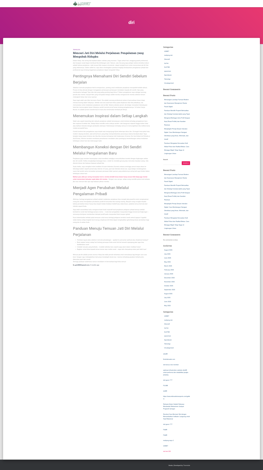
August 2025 (168, 293)
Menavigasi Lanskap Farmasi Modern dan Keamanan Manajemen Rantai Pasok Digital (176, 103)
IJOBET (166, 51)
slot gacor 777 (167, 380)
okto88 (165, 354)
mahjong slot (168, 55)
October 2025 (168, 286)
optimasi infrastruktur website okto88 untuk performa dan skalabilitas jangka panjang (175, 372)
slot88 (165, 391)
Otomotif (167, 59)
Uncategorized (169, 83)
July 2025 (167, 297)
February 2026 (169, 270)
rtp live (166, 63)
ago (94, 265)
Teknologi (76, 49)
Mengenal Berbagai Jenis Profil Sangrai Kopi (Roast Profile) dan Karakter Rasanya (177, 121)
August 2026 (168, 250)
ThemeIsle (186, 465)
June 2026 (167, 258)
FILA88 (165, 385)
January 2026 (168, 274)
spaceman (167, 71)
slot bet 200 (167, 451)
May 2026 (167, 262)
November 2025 (169, 282)
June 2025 (167, 301)
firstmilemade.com (169, 359)
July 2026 (167, 254)
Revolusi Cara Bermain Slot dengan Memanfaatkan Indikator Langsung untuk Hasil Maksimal (176, 416)
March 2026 (168, 266)
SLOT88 (167, 67)
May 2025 (167, 305)
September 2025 (169, 289)
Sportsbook (168, 75)
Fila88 (165, 429)
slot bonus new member (171, 364)
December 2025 (169, 278)
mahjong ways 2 (168, 440)
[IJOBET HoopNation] (82, 3)
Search (165, 159)
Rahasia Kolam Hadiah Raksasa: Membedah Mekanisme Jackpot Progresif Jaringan (174, 406)
